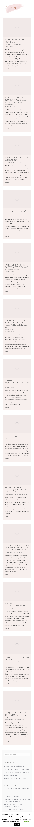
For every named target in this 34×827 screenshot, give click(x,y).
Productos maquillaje (18, 44)
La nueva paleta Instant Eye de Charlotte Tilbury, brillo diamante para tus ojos (17, 324)
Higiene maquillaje (9, 552)
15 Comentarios (22, 608)
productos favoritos (9, 44)
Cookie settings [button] (25, 821)
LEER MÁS (7, 69)
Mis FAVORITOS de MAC (14, 436)
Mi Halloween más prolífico (17, 211)
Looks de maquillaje (17, 102)
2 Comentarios (8, 663)
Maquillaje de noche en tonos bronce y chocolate (17, 266)
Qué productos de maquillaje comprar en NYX (17, 381)
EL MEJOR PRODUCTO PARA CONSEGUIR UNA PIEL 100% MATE (15, 715)
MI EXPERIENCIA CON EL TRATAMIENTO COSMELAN (15, 604)
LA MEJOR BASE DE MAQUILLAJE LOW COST (17, 658)
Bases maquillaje (8, 102)
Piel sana (6, 608)
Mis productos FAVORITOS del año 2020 (16, 41)
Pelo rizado (7, 162)
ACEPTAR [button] (17, 824)
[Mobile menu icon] (30, 8)
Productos (16, 213)
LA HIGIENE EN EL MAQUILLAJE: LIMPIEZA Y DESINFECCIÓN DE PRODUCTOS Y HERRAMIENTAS (17, 547)
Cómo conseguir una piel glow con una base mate (16, 99)
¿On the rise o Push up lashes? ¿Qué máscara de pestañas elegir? (16, 489)
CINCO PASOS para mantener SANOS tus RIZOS (17, 159)
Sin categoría (23, 385)
